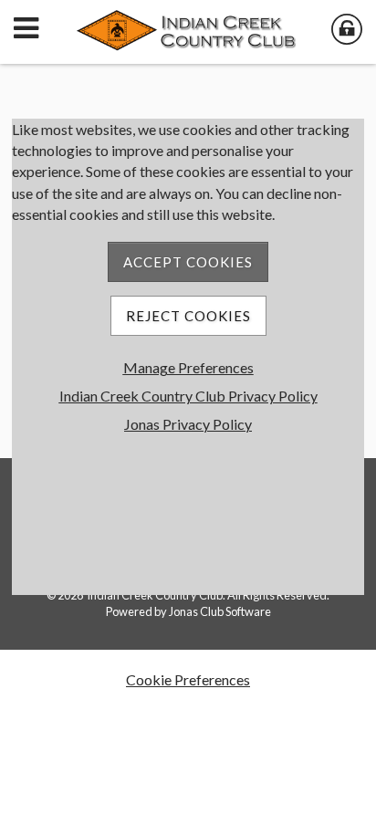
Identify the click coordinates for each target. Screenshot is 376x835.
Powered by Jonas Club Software (188, 611)
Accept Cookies (188, 262)
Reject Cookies (188, 316)
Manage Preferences (188, 367)
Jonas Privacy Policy (188, 424)
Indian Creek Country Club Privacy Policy (188, 395)
